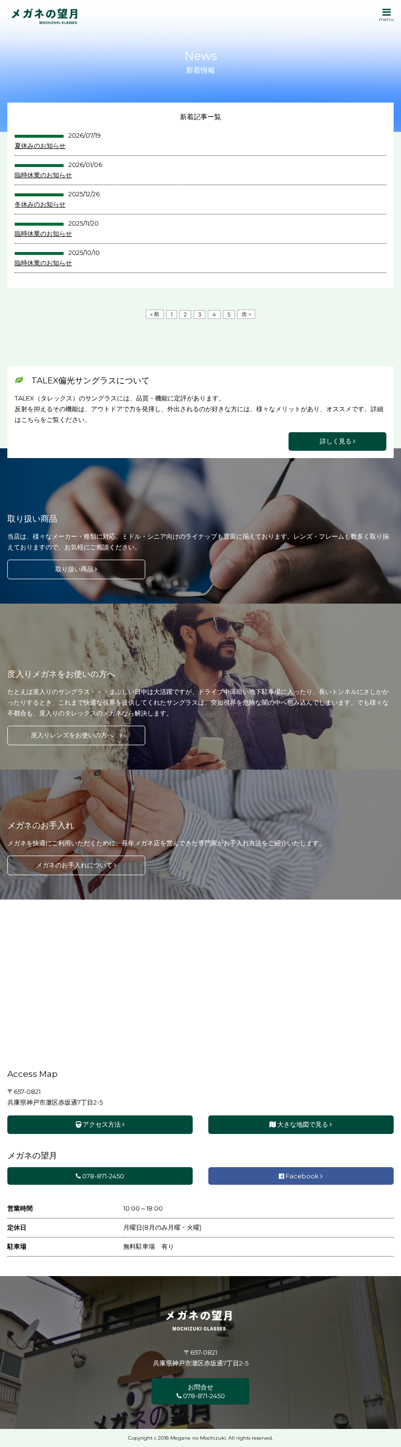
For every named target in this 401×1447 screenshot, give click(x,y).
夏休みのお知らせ (40, 145)
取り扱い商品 (75, 569)
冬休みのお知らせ (40, 204)
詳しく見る (336, 441)
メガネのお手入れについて (75, 865)
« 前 (154, 314)
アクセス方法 (101, 1124)
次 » (246, 314)
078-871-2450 (102, 1176)
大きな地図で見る (303, 1124)
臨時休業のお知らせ (43, 175)
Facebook (302, 1176)
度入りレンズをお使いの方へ (75, 735)
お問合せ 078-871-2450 (203, 1391)
